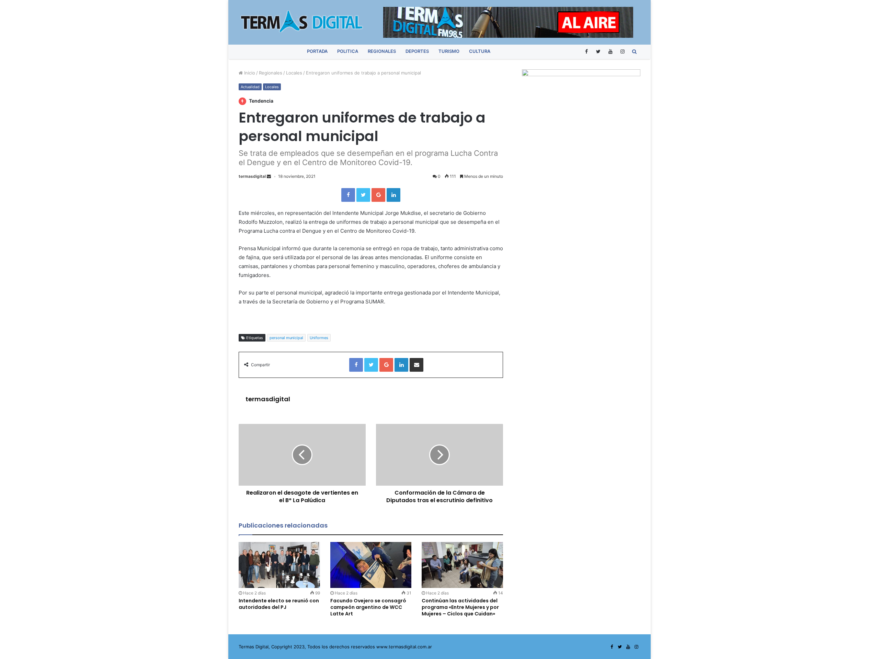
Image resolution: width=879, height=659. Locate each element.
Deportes (417, 51)
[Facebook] (586, 51)
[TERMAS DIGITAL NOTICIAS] (302, 21)
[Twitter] (598, 51)
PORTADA (317, 51)
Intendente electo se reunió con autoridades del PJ (279, 604)
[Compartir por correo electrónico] (416, 365)
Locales (294, 73)
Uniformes (319, 337)
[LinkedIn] (393, 195)
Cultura (479, 51)
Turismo (448, 51)
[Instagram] (622, 51)
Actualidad (250, 86)
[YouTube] (610, 51)
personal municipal (286, 337)
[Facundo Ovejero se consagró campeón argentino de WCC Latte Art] (371, 565)
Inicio (249, 73)
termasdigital (252, 176)
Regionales (382, 51)
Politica (347, 51)
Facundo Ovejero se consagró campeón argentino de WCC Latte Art (368, 607)
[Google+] (378, 195)
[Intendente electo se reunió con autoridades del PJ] (279, 565)
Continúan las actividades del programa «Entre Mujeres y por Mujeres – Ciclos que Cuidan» (460, 607)
